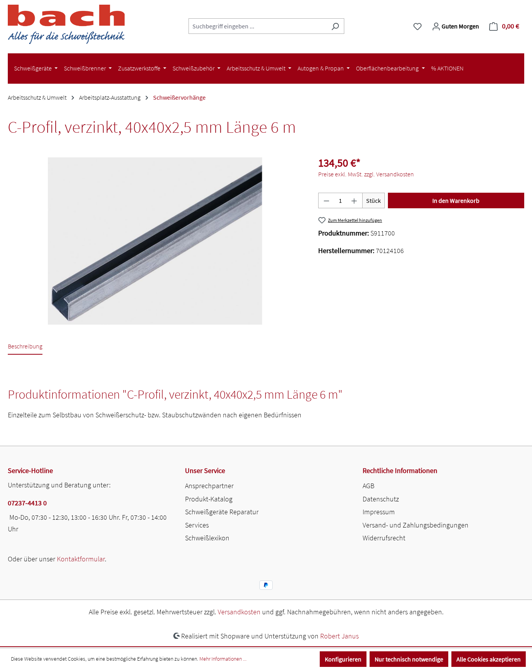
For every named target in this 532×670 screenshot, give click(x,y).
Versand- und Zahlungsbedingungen (416, 525)
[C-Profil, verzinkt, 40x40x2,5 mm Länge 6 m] (155, 241)
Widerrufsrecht (384, 537)
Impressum (379, 511)
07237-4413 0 (27, 502)
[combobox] (257, 26)
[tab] (25, 347)
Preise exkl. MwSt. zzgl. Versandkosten (366, 174)
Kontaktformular (81, 558)
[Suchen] (335, 26)
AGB (368, 485)
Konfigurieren (343, 659)
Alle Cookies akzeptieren (488, 659)
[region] (155, 241)
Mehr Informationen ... (223, 658)
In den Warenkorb (455, 200)
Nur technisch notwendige (409, 659)
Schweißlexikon (207, 537)
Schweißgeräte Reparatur (222, 511)
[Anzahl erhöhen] (354, 200)
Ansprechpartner (209, 485)
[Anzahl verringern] (326, 200)
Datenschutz (381, 498)
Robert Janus (339, 635)
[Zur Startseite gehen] (66, 24)
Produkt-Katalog (209, 498)
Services (197, 525)
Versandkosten (239, 611)
